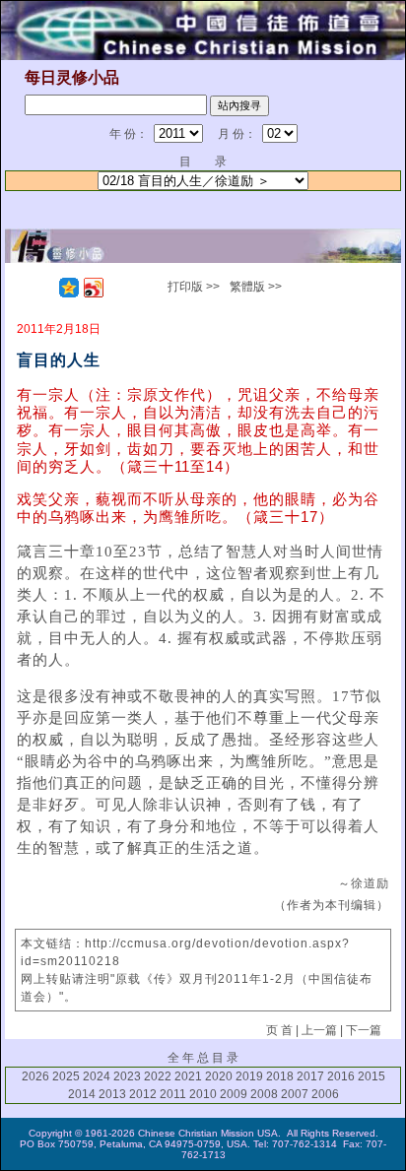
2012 (143, 1094)
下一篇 (363, 1030)
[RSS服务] (44, 287)
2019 (249, 1076)
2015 (371, 1076)
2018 (280, 1076)
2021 (188, 1076)
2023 (127, 1076)
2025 (66, 1076)
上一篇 (319, 1030)
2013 (112, 1094)
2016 (341, 1076)
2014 (82, 1094)
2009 (233, 1094)
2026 (35, 1076)
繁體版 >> (256, 286)
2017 (310, 1076)
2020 (219, 1076)
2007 (294, 1094)
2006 (325, 1094)
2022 (157, 1076)
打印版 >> (194, 286)
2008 (264, 1094)
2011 (173, 1094)
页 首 (279, 1030)
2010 (203, 1094)
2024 (96, 1076)
